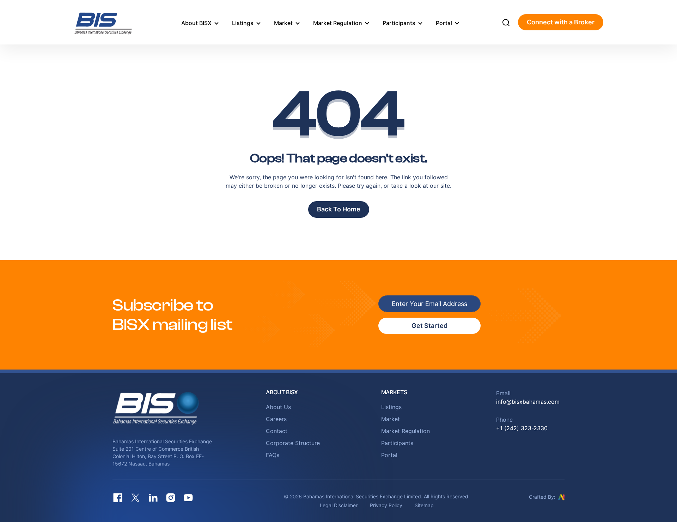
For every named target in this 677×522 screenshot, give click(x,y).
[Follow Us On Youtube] (188, 497)
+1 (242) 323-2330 (522, 428)
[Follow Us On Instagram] (170, 497)
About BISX (196, 22)
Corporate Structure (293, 442)
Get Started (429, 325)
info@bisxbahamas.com (528, 401)
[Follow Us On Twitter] (135, 497)
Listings (243, 22)
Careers (276, 418)
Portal (444, 22)
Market (283, 22)
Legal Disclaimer (339, 505)
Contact (276, 430)
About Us (278, 406)
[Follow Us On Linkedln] (153, 497)
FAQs (272, 454)
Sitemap (424, 505)
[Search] (506, 22)
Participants (399, 22)
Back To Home (338, 209)
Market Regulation (337, 22)
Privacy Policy (386, 505)
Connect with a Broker (560, 22)
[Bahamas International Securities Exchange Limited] (112, 22)
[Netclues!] (561, 496)
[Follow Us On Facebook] (117, 497)
